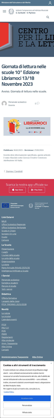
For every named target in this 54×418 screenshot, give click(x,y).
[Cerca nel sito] (48, 17)
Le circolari (6, 316)
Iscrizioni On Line (9, 233)
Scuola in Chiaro (8, 230)
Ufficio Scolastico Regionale (13, 224)
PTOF (4, 324)
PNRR (4, 334)
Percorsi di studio (9, 286)
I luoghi (5, 252)
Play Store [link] (38, 189)
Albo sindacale (8, 340)
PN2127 (5, 327)
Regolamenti (7, 337)
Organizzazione (8, 261)
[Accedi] (50, 3)
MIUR (4, 221)
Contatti (5, 349)
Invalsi (4, 236)
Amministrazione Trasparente (15, 356)
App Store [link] (19, 189)
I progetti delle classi (10, 301)
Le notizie (6, 313)
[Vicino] (51, 363)
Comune (5, 240)
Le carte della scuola (10, 258)
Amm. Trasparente (9, 343)
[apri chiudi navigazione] (4, 11)
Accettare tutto (27, 398)
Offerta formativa (9, 298)
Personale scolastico (10, 279)
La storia (5, 264)
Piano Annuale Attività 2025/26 (16, 267)
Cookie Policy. (9, 391)
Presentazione (8, 248)
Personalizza (27, 405)
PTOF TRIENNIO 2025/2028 (14, 304)
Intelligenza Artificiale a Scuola (15, 270)
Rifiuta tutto (27, 412)
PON (4, 330)
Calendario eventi (9, 319)
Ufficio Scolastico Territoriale (14, 227)
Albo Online (7, 346)
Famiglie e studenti (10, 282)
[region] (27, 389)
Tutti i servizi (7, 289)
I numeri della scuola (10, 255)
